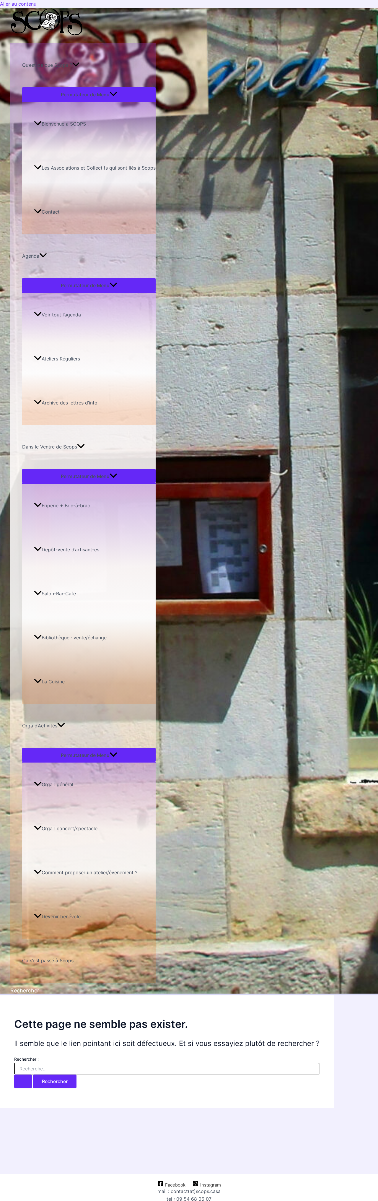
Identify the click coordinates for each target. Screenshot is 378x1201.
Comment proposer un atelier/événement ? (89, 872)
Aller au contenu (18, 4)
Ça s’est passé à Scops (48, 960)
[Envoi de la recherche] (23, 1081)
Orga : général (57, 784)
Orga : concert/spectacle (69, 828)
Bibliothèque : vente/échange (74, 638)
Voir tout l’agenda (61, 315)
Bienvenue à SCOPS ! (65, 124)
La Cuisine (53, 682)
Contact (51, 212)
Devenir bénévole (61, 916)
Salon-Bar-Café (59, 594)
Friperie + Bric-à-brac (66, 505)
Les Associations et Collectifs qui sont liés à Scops (99, 168)
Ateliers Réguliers (61, 359)
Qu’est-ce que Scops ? (47, 65)
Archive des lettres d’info (69, 403)
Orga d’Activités (39, 726)
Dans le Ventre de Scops (49, 447)
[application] (76, 65)
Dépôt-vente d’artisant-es (70, 549)
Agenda (30, 256)
